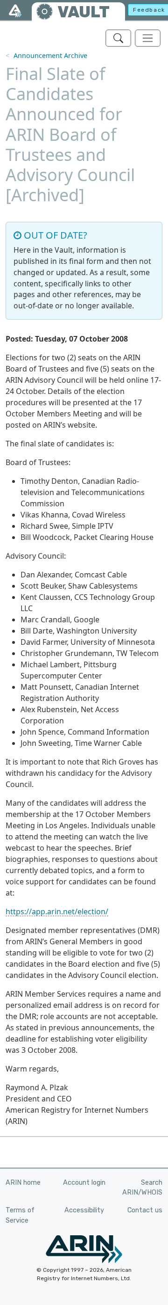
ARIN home (23, 1183)
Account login (84, 1183)
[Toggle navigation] (148, 38)
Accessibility (84, 1210)
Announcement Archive (50, 55)
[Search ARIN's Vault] (118, 38)
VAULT (83, 12)
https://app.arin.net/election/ (57, 911)
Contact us (144, 1210)
